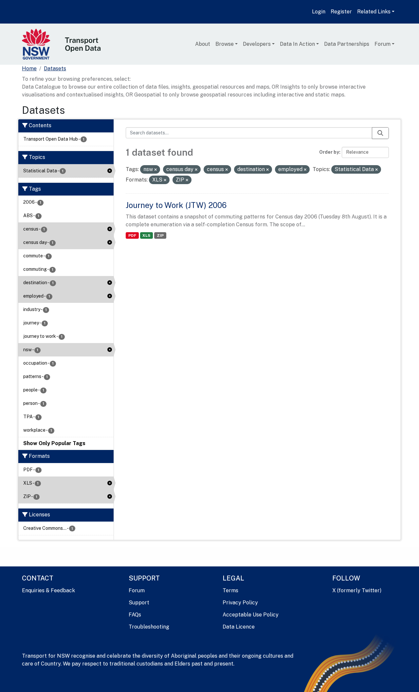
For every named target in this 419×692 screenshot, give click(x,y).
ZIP (160, 235)
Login (318, 12)
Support (139, 602)
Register (341, 12)
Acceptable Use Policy (251, 615)
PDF (132, 235)
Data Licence (239, 627)
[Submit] (380, 133)
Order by (329, 152)
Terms (230, 590)
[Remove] (155, 170)
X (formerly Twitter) (356, 590)
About (202, 44)
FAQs (135, 615)
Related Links (374, 12)
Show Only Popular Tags (54, 443)
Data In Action (297, 44)
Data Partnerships (346, 44)
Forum (382, 44)
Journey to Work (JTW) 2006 (176, 205)
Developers (257, 44)
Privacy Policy (240, 602)
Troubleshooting (149, 627)
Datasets (55, 68)
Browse (224, 44)
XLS (146, 235)
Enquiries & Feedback (48, 590)
